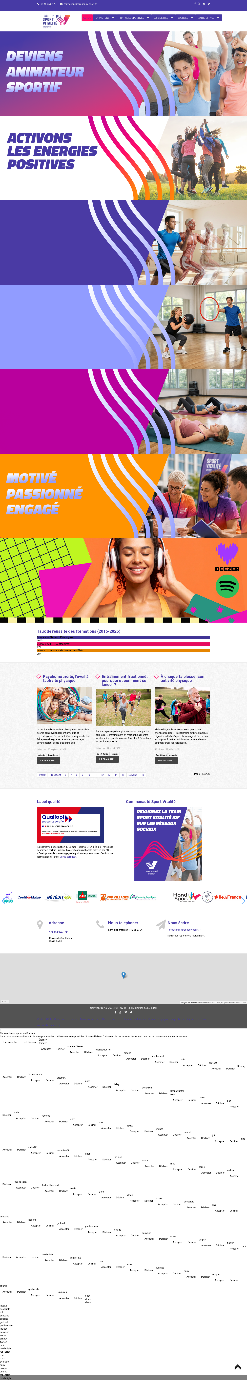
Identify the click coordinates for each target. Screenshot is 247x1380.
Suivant (133, 775)
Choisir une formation (65, 1019)
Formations (102, 17)
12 (102, 775)
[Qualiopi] (70, 824)
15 (123, 775)
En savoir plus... (57, 53)
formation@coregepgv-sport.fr (80, 4)
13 (109, 775)
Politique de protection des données (127, 1019)
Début (42, 775)
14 (116, 775)
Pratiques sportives (131, 17)
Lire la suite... (48, 760)
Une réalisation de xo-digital (142, 1008)
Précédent (55, 775)
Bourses (183, 17)
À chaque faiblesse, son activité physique (182, 678)
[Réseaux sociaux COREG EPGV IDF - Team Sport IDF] (168, 844)
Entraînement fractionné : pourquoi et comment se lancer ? (125, 680)
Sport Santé (53, 755)
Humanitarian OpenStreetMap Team (205, 1002)
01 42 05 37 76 (49, 4)
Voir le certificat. (68, 856)
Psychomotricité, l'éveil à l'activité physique (66, 678)
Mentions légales (89, 1019)
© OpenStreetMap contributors (233, 1002)
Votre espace (206, 17)
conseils (114, 754)
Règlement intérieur (197, 1019)
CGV (103, 1019)
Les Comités (161, 17)
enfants (41, 755)
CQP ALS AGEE (44, 1019)
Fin (142, 775)
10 (88, 775)
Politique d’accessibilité (48, 1025)
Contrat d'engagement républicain (166, 1019)
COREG (87, 17)
